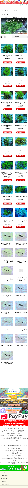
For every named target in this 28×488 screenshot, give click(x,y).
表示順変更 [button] (16, 37)
